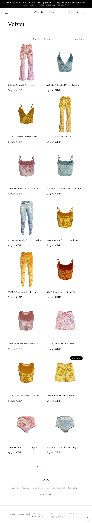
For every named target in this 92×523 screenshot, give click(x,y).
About (15, 487)
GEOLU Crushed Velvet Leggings (23, 292)
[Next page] (54, 466)
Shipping (72, 487)
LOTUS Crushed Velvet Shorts (60, 344)
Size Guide (38, 487)
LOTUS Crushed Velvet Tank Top (23, 344)
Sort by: (37, 39)
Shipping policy (56, 517)
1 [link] (37, 466)
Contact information (73, 514)
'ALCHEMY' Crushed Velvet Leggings (25, 240)
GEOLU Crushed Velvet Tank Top (23, 396)
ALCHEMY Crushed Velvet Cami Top (63, 188)
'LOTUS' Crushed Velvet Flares (22, 85)
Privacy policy (40, 514)
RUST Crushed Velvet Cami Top (61, 292)
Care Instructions (56, 487)
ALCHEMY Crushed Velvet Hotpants (63, 447)
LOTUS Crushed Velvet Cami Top (23, 188)
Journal (26, 487)
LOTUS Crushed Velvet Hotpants (23, 447)
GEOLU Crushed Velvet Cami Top (62, 240)
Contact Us (46, 494)
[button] (6, 12)
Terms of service (39, 517)
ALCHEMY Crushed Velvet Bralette (62, 85)
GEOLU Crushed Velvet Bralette (23, 137)
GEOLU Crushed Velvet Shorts (60, 396)
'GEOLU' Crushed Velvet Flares (60, 137)
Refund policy (55, 514)
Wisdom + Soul (23, 514)
